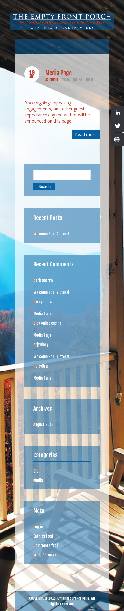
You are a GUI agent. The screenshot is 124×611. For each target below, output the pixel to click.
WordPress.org (46, 554)
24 (80, 80)
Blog (37, 471)
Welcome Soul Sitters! (51, 233)
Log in (38, 526)
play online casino (47, 323)
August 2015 (43, 424)
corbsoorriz (43, 280)
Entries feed (43, 536)
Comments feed (45, 545)
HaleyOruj (40, 366)
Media (66, 80)
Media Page (58, 73)
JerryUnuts (42, 301)
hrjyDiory (40, 344)
